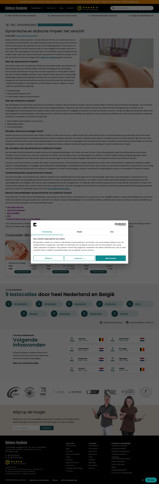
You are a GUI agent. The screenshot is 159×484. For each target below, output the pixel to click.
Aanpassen (78, 258)
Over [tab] (112, 232)
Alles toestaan (110, 258)
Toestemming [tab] (47, 232)
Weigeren (48, 258)
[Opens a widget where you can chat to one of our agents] (151, 480)
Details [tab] (79, 232)
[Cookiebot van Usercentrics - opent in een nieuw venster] (116, 224)
